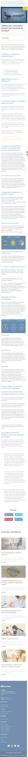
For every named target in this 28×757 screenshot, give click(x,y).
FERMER (25, 8)
